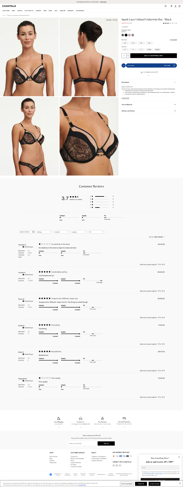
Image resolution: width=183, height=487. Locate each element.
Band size (124, 39)
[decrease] (127, 57)
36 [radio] (141, 43)
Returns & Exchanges (77, 459)
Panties (52, 461)
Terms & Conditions (67, 474)
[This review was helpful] (159, 264)
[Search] (165, 6)
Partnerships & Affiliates (99, 459)
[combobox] (44, 232)
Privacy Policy (75, 474)
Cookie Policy (82, 485)
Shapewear (53, 463)
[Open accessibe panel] (51, 474)
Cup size (124, 46)
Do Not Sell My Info (92, 474)
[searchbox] (25, 231)
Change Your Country (57, 474)
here (75, 424)
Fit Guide (73, 465)
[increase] (127, 54)
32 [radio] (125, 43)
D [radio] (141, 49)
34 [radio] (133, 43)
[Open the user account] (175, 6)
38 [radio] (149, 43)
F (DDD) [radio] (157, 49)
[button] (50, 10)
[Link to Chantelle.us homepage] (9, 6)
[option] (123, 35)
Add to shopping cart (153, 56)
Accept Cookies (154, 484)
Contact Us (74, 457)
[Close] (180, 483)
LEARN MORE (125, 98)
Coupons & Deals (76, 467)
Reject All (141, 484)
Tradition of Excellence (99, 457)
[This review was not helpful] (162, 264)
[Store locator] (171, 6)
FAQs (72, 461)
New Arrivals (53, 457)
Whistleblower (101, 474)
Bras (51, 459)
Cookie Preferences (111, 474)
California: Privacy (83, 474)
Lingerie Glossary (97, 461)
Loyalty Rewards (76, 463)
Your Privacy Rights (126, 484)
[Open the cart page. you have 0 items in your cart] (179, 6)
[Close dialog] (179, 457)
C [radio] (133, 49)
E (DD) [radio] (149, 49)
